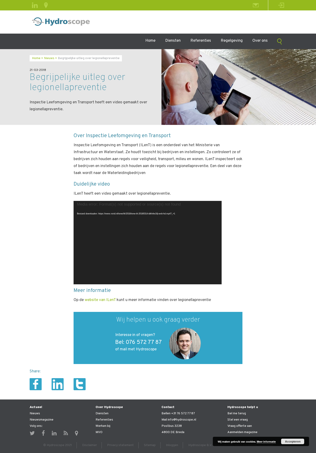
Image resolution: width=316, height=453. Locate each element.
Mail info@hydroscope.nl (178, 420)
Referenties (200, 40)
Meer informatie (266, 441)
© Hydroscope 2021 (57, 445)
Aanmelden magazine (242, 432)
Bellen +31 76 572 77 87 (178, 413)
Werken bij (103, 426)
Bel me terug (236, 413)
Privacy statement (120, 445)
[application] (148, 242)
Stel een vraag (237, 420)
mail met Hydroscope (138, 349)
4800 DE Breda (172, 432)
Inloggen (172, 445)
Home (150, 40)
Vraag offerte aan (239, 426)
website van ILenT (101, 300)
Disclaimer (89, 445)
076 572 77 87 (144, 342)
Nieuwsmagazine (41, 420)
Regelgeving (232, 40)
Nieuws (49, 58)
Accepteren (293, 441)
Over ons (260, 40)
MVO (99, 432)
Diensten (173, 40)
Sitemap (150, 445)
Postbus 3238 (171, 426)
